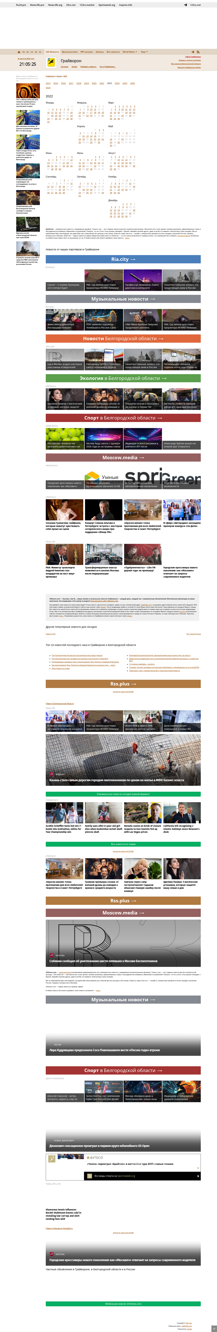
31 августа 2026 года (26, 59)
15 (83, 112)
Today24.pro (52, 799)
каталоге (182, 611)
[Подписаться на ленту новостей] (198, 52)
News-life (50, 541)
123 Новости (52, 52)
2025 (132, 83)
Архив (74, 67)
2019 (86, 83)
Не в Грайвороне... (108, 67)
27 (60, 119)
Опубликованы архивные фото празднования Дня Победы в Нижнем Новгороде (85, 662)
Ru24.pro (21, 4)
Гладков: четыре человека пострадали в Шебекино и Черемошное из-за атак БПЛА (164, 667)
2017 (71, 83)
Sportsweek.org (107, 4)
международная (65, 972)
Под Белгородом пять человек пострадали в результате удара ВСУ (80, 659)
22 (95, 139)
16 (71, 112)
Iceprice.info (125, 4)
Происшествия (70, 52)
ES (40, 52)
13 (60, 112)
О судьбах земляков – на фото (142, 664)
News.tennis (52, 425)
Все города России (194, 634)
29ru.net (71, 4)
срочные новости (183, 236)
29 (67, 119)
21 (80, 115)
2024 (125, 83)
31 (48, 122)
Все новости (113, 52)
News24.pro (52, 465)
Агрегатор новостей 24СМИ (123, 692)
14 (80, 112)
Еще (143, 52)
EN (24, 52)
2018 (78, 83)
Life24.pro (51, 386)
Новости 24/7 (51, 634)
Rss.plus (50, 306)
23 (71, 115)
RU (28, 52)
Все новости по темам (123, 844)
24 (48, 119)
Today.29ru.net (53, 1183)
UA (32, 52)
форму (103, 607)
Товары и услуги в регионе (190, 60)
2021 (101, 83)
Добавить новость (88, 67)
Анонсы (100, 52)
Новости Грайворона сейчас (189, 67)
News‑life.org (55, 4)
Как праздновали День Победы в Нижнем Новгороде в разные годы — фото (83, 665)
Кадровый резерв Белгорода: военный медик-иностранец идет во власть (160, 655)
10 (48, 112)
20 (60, 115)
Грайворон (50, 76)
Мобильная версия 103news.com (123, 1304)
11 (52, 112)
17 (91, 112)
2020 (94, 83)
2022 (65, 76)
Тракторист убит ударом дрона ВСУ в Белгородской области (154, 671)
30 (71, 119)
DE (36, 52)
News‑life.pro (37, 4)
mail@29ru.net (146, 605)
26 (56, 119)
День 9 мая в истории (61, 668)
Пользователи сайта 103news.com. (104, 601)
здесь (127, 238)
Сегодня (64, 67)
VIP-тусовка (86, 52)
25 (80, 142)
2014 (48, 83)
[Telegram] (192, 52)
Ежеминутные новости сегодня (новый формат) (123, 794)
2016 (63, 83)
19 (56, 115)
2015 (55, 83)
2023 (117, 83)
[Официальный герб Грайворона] (51, 62)
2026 (48, 88)
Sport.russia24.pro (55, 1078)
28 (111, 119)
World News (129, 52)
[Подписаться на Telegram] (185, 5)
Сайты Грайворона (193, 57)
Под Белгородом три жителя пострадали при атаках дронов (77, 655)
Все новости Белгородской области (186, 64)
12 (56, 112)
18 (52, 115)
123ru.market (87, 4)
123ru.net (195, 4)
